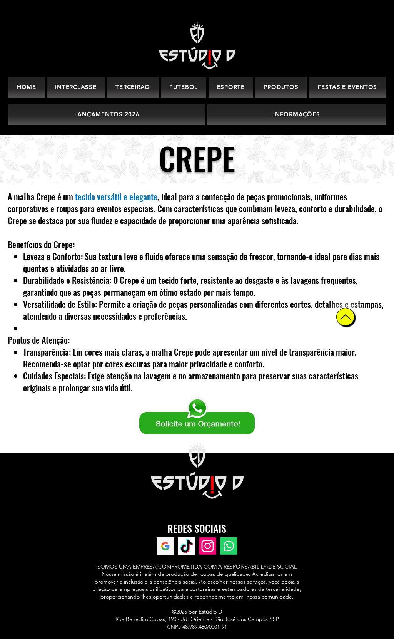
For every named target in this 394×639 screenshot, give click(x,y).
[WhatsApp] (228, 546)
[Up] (345, 317)
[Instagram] (207, 546)
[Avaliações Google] (165, 546)
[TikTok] (186, 546)
